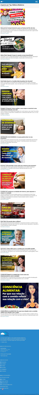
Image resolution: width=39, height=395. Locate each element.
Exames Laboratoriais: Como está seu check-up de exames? (18, 165)
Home (2, 6)
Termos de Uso (4, 355)
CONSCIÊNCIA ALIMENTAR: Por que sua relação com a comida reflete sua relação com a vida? (19, 311)
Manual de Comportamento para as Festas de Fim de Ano (18, 28)
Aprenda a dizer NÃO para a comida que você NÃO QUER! (18, 248)
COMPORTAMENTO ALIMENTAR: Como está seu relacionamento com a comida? (15, 275)
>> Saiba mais (4, 342)
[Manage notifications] (2, 389)
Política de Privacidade (6, 354)
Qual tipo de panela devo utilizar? (11, 221)
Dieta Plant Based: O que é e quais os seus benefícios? (17, 55)
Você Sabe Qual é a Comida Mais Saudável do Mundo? (17, 81)
